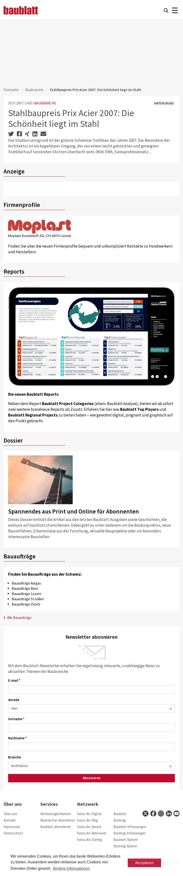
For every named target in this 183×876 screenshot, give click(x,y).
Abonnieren (92, 778)
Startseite (11, 89)
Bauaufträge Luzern (26, 593)
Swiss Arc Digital (89, 813)
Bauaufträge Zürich (26, 604)
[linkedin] (169, 814)
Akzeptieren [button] (144, 863)
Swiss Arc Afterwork (91, 833)
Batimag (119, 820)
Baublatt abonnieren (55, 826)
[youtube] (176, 814)
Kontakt (10, 820)
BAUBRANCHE (45, 103)
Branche (14, 757)
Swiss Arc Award (89, 826)
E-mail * (14, 680)
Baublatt (120, 813)
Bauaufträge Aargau (26, 583)
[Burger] (174, 10)
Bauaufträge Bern (25, 588)
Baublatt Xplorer (125, 839)
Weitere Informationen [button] (71, 868)
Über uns (10, 813)
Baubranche (34, 89)
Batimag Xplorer (125, 846)
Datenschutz (13, 833)
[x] (145, 814)
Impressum (12, 826)
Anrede (13, 700)
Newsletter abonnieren (57, 820)
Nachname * (17, 738)
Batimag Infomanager (129, 833)
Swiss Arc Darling (89, 839)
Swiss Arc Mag (87, 820)
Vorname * (16, 719)
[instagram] (161, 814)
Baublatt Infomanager (129, 826)
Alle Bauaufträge (18, 617)
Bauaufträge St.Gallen (28, 599)
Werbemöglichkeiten (55, 813)
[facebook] (153, 814)
